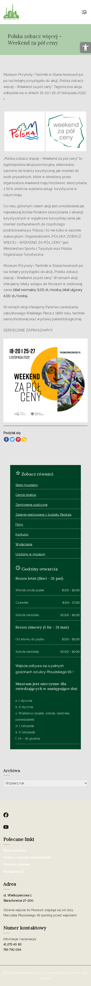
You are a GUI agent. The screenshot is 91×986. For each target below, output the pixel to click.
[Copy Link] (24, 439)
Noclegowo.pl (13, 871)
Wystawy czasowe (16, 864)
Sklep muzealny (26, 485)
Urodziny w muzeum (30, 554)
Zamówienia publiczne (31, 504)
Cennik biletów (25, 495)
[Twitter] (12, 439)
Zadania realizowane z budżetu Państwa (43, 514)
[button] (85, 47)
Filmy (19, 524)
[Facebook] (6, 439)
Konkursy (22, 534)
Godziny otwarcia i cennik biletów (27, 857)
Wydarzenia (23, 544)
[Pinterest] (18, 439)
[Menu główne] (84, 12)
